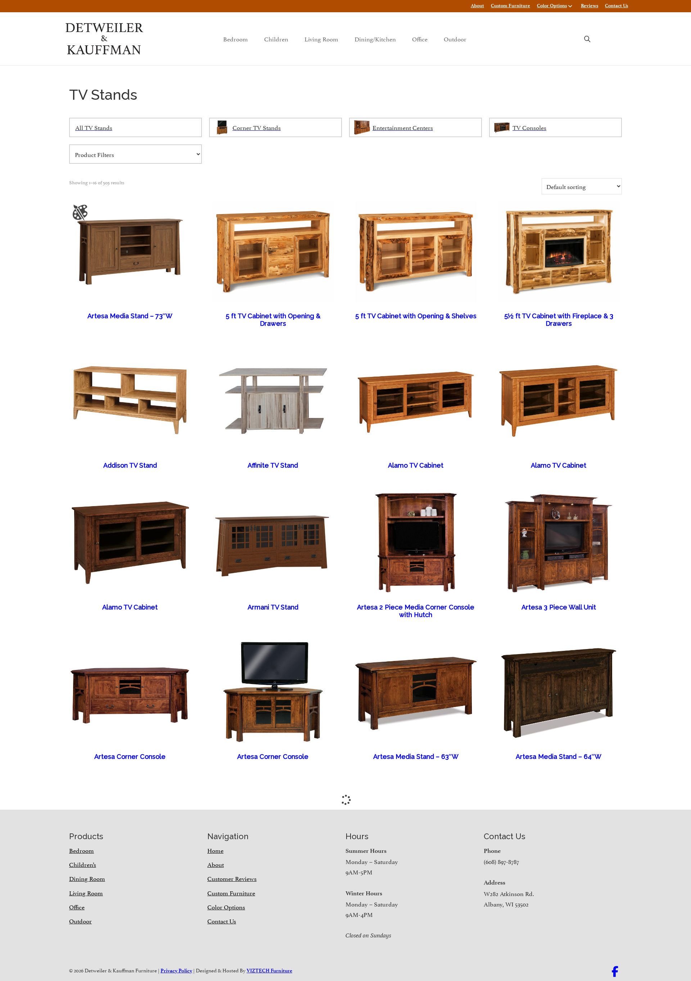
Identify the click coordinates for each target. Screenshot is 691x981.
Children (276, 38)
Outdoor (455, 38)
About (477, 5)
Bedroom (235, 38)
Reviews (589, 5)
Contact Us (616, 5)
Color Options (552, 5)
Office (420, 38)
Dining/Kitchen (375, 38)
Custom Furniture (510, 5)
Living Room (321, 38)
